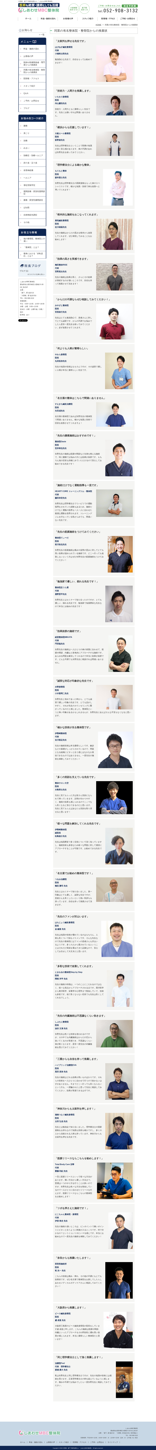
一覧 (42, 35)
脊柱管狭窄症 (29, 185)
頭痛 (25, 141)
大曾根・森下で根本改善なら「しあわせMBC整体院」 (78, 1448)
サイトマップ (113, 1442)
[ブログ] (32, 268)
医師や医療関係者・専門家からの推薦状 (34, 63)
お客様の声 (68, 19)
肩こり (26, 133)
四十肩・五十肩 (30, 163)
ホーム (28, 19)
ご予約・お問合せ (128, 19)
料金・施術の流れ (48, 19)
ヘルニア (27, 178)
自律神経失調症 (30, 215)
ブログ (26, 108)
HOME (98, 25)
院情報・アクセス (108, 19)
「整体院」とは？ (31, 247)
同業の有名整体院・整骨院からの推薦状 (34, 71)
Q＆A (26, 93)
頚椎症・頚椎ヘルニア (33, 155)
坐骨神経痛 (28, 170)
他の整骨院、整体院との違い (34, 240)
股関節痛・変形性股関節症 (34, 192)
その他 (26, 222)
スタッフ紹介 (88, 19)
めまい (26, 148)
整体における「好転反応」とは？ (33, 254)
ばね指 (26, 207)
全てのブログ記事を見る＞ (36, 274)
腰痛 (25, 126)
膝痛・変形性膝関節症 (33, 200)
